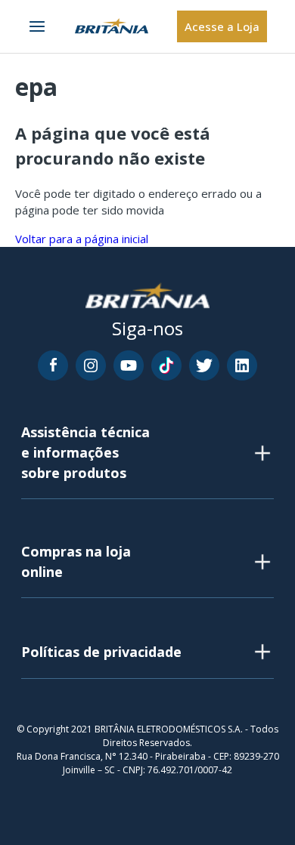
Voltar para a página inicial (81, 238)
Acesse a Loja (222, 26)
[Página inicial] (111, 26)
